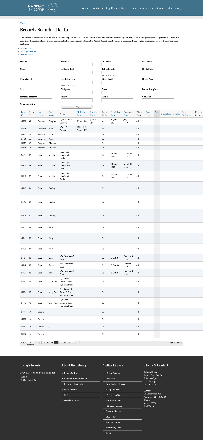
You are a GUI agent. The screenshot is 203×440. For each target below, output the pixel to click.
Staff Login (149, 406)
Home (23, 23)
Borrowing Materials (73, 384)
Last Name (106, 61)
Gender (105, 89)
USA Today (111, 417)
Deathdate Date (68, 79)
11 (48, 342)
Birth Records (26, 48)
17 (73, 342)
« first (23, 342)
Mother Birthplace (28, 96)
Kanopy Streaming (114, 389)
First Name (147, 61)
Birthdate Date (108, 69)
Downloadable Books (115, 384)
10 (44, 342)
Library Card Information (75, 378)
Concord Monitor (113, 411)
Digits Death (107, 79)
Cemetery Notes (27, 104)
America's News (113, 422)
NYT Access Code (114, 395)
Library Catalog (113, 373)
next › (172, 342)
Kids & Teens (128, 8)
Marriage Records (28, 51)
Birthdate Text (67, 69)
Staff (66, 395)
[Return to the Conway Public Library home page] (42, 11)
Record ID (65, 61)
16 (69, 342)
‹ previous (30, 343)
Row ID (23, 61)
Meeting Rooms (110, 8)
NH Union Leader (114, 406)
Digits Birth (147, 69)
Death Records (26, 54)
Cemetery (146, 96)
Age (22, 89)
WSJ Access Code (114, 400)
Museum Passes (71, 389)
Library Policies (71, 373)
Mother (105, 96)
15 (65, 342)
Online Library (174, 8)
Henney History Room (150, 8)
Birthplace (65, 89)
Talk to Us (110, 433)
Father (64, 96)
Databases (110, 378)
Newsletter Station (72, 400)
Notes (22, 69)
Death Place (147, 79)
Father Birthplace (150, 89)
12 (52, 342)
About (85, 8)
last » (179, 342)
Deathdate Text (27, 79)
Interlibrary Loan (113, 427)
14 (61, 342)
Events (95, 8)
